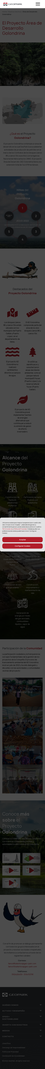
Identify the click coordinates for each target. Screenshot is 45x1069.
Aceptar (22, 539)
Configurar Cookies (22, 546)
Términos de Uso (7, 529)
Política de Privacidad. (20, 529)
